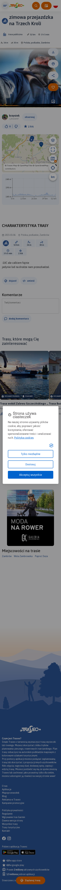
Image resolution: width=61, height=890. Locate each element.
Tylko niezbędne (30, 453)
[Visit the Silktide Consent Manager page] (51, 445)
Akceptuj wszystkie (30, 474)
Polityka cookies (24, 437)
